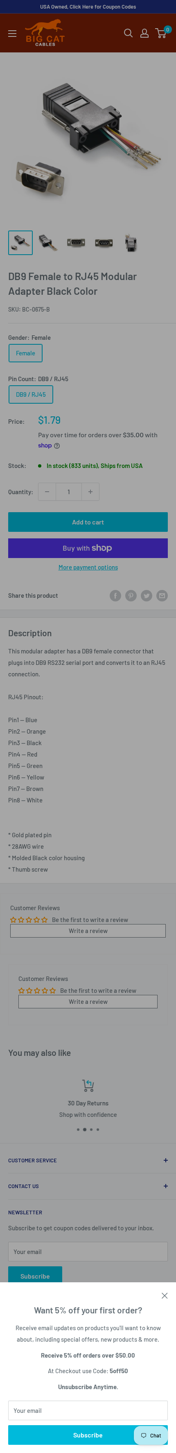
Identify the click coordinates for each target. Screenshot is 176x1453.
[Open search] (128, 33)
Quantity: (20, 491)
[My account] (144, 33)
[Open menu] (12, 33)
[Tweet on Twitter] (146, 595)
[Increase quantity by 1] (90, 491)
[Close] (165, 1294)
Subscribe (88, 1435)
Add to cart (88, 522)
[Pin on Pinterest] (131, 595)
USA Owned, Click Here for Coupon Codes (88, 6)
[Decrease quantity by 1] (47, 491)
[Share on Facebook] (115, 595)
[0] (161, 33)
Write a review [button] (88, 930)
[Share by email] (162, 595)
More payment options (88, 567)
